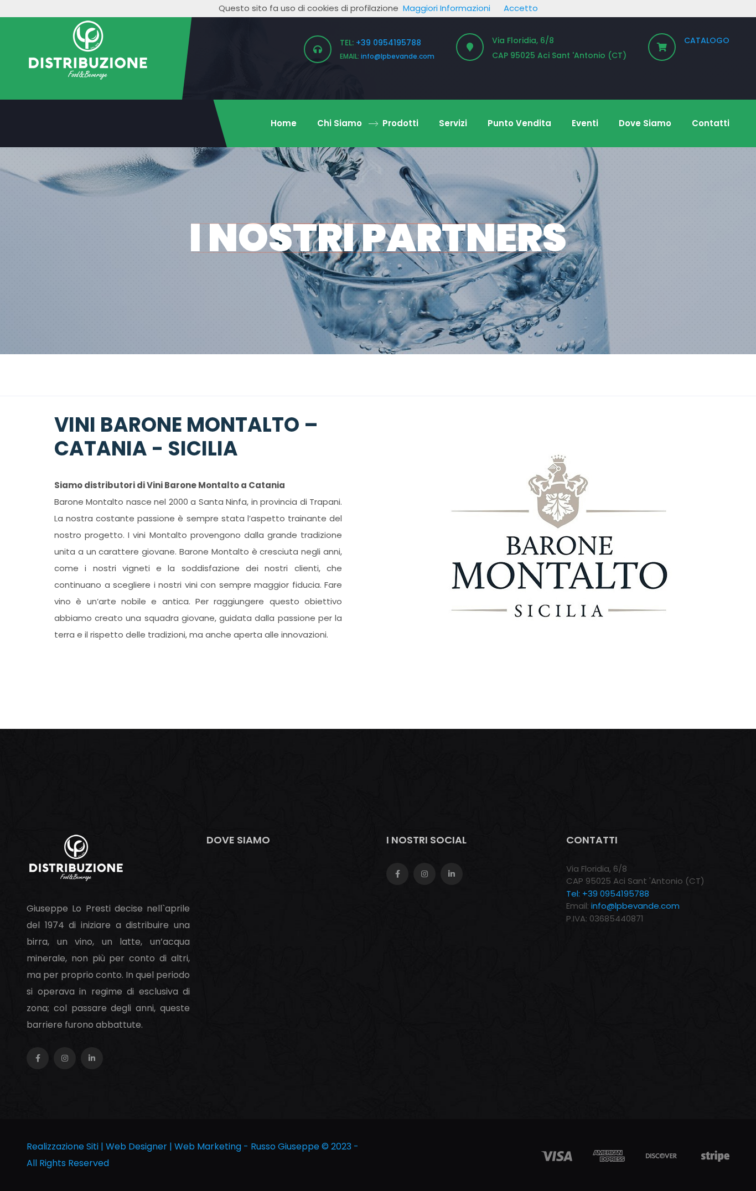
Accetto (521, 8)
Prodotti (400, 123)
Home (284, 123)
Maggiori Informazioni (446, 8)
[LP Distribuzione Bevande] (88, 49)
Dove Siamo (645, 123)
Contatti (710, 123)
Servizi (453, 123)
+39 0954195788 (388, 42)
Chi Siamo (339, 123)
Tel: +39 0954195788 (607, 893)
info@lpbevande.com (397, 56)
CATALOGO (706, 40)
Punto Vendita (519, 123)
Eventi (585, 123)
